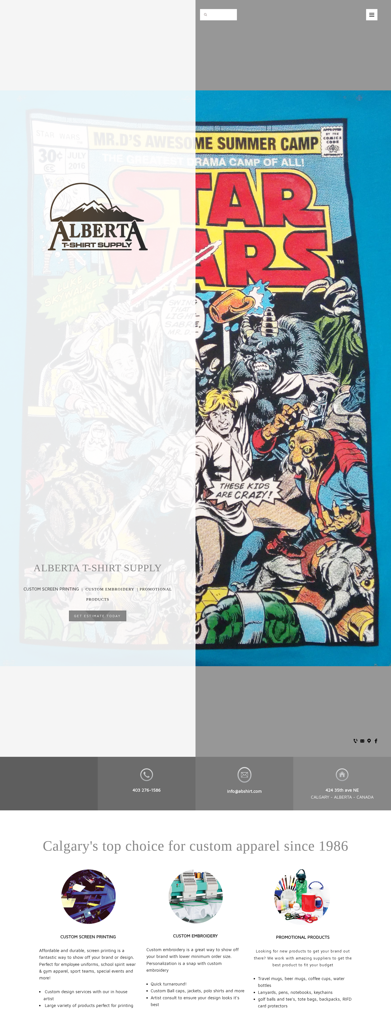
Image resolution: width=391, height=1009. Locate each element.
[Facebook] (375, 740)
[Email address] (362, 740)
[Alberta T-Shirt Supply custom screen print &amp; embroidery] (97, 188)
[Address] (369, 740)
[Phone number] (355, 740)
